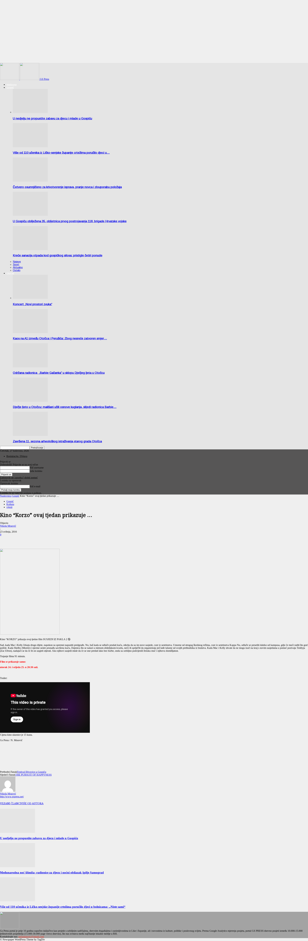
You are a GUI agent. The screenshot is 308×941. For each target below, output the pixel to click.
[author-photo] (7, 790)
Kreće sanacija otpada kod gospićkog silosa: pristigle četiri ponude (57, 255)
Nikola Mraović (8, 526)
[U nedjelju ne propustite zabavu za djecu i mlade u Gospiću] (30, 112)
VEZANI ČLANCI (10, 803)
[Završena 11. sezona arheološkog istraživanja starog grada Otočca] (30, 435)
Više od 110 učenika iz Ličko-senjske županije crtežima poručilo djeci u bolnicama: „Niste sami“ (62, 906)
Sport (16, 264)
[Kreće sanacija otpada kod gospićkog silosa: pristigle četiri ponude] (30, 249)
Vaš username (37, 467)
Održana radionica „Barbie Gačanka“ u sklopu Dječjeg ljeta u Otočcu (59, 372)
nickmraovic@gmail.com (31, 936)
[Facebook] (5, 539)
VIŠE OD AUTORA (32, 803)
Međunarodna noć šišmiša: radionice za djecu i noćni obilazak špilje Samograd (52, 872)
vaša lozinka (36, 471)
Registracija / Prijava (16, 456)
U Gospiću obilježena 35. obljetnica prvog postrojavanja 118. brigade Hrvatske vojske (70, 221)
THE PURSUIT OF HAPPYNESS (33, 774)
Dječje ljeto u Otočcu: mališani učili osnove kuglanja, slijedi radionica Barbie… (64, 407)
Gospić (10, 87)
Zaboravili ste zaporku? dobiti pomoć (19, 477)
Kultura (10, 504)
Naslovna (11, 84)
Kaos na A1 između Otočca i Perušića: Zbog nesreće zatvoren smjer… (60, 338)
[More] (17, 539)
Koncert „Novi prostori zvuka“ (32, 304)
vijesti (9, 507)
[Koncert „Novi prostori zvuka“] (30, 298)
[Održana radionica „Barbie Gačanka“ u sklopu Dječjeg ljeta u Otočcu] (30, 366)
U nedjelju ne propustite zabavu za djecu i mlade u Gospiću (52, 118)
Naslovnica (5, 496)
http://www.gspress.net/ (12, 796)
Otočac (10, 273)
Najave (17, 261)
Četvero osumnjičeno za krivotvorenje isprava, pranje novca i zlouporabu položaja (67, 187)
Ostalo (16, 270)
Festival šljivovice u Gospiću (31, 771)
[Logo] (10, 79)
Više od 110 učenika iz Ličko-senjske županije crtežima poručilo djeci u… (61, 152)
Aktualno (18, 267)
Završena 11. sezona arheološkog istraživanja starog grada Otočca (57, 441)
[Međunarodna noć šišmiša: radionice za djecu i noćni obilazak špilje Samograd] (17, 866)
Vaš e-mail (35, 486)
